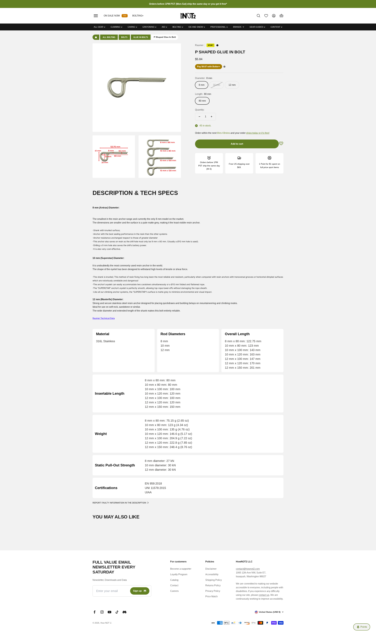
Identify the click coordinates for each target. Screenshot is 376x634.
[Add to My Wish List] (281, 144)
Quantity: (199, 110)
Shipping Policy (213, 580)
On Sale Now (112, 15)
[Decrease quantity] (199, 116)
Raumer (199, 45)
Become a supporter (180, 569)
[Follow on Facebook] (94, 612)
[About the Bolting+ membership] (224, 66)
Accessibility (211, 574)
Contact (174, 585)
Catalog (174, 580)
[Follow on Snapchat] (124, 612)
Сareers (174, 591)
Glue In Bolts (140, 37)
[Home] (96, 37)
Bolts (124, 37)
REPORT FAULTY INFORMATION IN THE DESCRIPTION (119, 503)
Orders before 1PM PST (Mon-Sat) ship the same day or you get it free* (188, 4)
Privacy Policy (212, 591)
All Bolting (109, 37)
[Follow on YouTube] (109, 612)
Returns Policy (213, 585)
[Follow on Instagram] (102, 612)
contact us (264, 595)
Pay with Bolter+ (208, 66)
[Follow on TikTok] (117, 612)
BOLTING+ (137, 15)
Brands (237, 27)
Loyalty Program (178, 574)
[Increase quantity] (211, 116)
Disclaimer (210, 569)
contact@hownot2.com (248, 569)
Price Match (211, 596)
